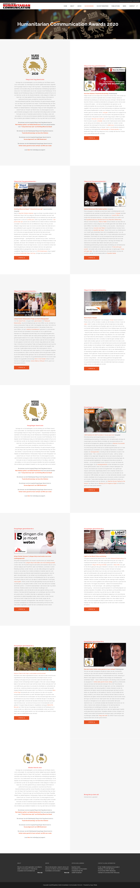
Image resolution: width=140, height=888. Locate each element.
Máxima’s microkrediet (119, 443)
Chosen (112, 320)
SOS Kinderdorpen (42, 251)
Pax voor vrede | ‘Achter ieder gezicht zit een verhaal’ (99, 669)
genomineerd (38, 321)
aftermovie (111, 125)
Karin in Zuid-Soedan (40, 358)
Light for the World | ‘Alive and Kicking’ (95, 556)
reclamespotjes (105, 129)
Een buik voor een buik (98, 118)
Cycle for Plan (115, 215)
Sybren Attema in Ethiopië (37, 361)
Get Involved (136, 1)
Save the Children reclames (26, 213)
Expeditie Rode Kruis (91, 219)
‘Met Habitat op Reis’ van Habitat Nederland (28, 124)
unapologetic (17, 581)
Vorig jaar (117, 213)
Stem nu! (90, 138)
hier (29, 149)
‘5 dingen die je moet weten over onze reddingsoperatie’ (40, 562)
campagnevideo (94, 451)
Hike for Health (103, 221)
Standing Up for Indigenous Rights (108, 483)
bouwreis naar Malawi (99, 228)
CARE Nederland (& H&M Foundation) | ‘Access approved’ (99, 435)
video (85, 324)
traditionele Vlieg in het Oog (27, 253)
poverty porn (30, 219)
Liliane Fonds (21, 321)
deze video (117, 564)
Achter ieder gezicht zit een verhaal (103, 682)
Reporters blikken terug (115, 219)
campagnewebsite (102, 464)
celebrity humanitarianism (33, 329)
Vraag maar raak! (103, 715)
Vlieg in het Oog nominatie (99, 564)
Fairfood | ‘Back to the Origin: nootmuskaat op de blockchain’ (30, 673)
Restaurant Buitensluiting (117, 558)
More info (40, 872)
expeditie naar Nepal (98, 230)
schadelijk (99, 121)
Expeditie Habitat (111, 253)
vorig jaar (105, 112)
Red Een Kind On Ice (103, 219)
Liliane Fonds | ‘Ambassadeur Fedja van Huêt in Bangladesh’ (31, 318)
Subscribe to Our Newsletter (126, 1)
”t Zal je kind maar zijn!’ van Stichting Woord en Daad (36, 126)
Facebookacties (115, 129)
